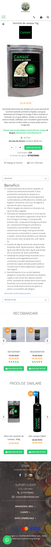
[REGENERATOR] (37, 334)
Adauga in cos (33, 147)
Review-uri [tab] (10, 299)
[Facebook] (20, 475)
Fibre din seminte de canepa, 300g (14, 438)
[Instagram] (30, 475)
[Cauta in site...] (48, 17)
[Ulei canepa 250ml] (37, 411)
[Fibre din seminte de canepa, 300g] (14, 412)
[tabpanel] (25, 70)
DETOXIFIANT (14, 351)
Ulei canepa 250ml (37, 436)
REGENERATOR (37, 351)
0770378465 (27, 492)
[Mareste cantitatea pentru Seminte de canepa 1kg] (20, 147)
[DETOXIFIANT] (14, 334)
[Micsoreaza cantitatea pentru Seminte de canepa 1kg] (11, 147)
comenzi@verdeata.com (27, 496)
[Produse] (3, 18)
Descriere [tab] (8, 178)
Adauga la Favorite (14, 162)
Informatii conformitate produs (17, 293)
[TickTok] (25, 475)
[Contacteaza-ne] (34, 17)
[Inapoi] (2, 24)
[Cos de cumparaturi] (41, 17)
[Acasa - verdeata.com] (25, 7)
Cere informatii (36, 162)
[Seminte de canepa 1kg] (25, 70)
